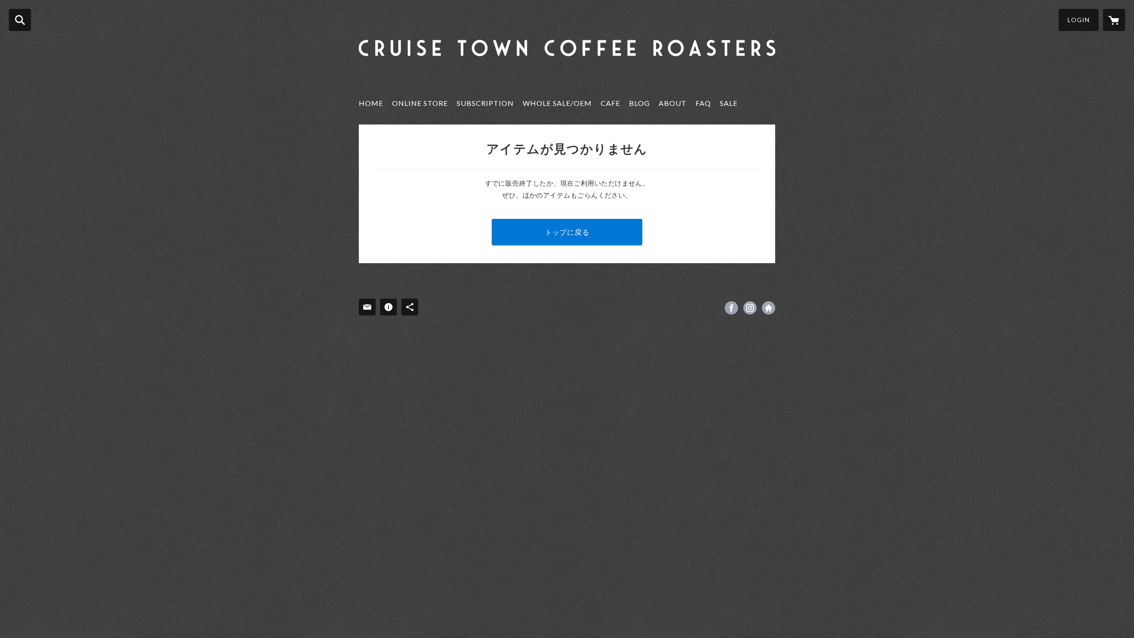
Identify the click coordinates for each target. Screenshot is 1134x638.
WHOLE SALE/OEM (557, 103)
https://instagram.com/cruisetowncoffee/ (750, 308)
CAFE (610, 103)
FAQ (703, 103)
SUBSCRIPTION (485, 103)
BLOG (639, 103)
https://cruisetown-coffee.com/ (768, 308)
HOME (371, 103)
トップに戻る (567, 232)
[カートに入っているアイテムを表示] (1114, 20)
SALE (729, 103)
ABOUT (673, 103)
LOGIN (1079, 19)
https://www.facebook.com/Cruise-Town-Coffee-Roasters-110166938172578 (731, 308)
